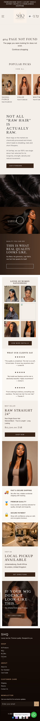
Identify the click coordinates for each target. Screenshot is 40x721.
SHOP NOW (20, 434)
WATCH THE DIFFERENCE (16, 266)
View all (20, 69)
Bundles (3, 653)
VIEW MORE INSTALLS (20, 343)
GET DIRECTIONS (20, 574)
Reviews (3, 655)
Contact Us (4, 689)
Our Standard (5, 670)
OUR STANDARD (15, 165)
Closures (4, 656)
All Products (5, 648)
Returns (3, 686)
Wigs (2, 651)
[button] (30, 16)
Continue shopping (20, 49)
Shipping (3, 683)
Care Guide (4, 673)
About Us (4, 667)
